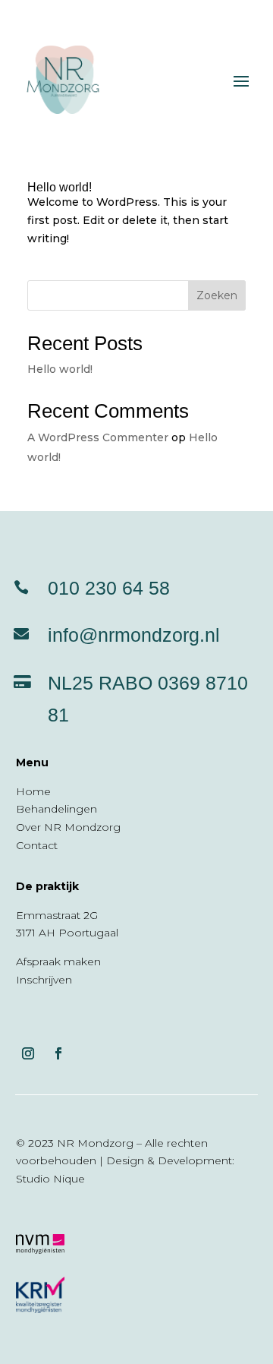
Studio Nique (50, 1179)
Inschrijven (44, 980)
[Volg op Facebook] (58, 1053)
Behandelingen (56, 809)
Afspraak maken (58, 961)
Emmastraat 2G (57, 915)
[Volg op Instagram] (28, 1053)
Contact (37, 845)
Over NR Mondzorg (68, 827)
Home (33, 791)
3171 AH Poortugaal (67, 932)
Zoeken (216, 295)
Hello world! (59, 187)
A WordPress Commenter (97, 437)
